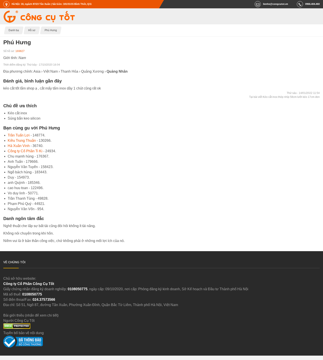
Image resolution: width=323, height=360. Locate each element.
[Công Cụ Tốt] (39, 21)
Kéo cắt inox (17, 113)
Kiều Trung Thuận (22, 140)
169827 (20, 51)
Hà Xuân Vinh (19, 146)
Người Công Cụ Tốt (18, 320)
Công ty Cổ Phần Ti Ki (25, 151)
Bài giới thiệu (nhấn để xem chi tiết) (30, 315)
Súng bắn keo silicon (24, 118)
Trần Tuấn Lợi (19, 135)
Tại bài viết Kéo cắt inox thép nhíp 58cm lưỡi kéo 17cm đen (284, 97)
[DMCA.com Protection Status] (16, 328)
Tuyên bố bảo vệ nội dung (23, 333)
